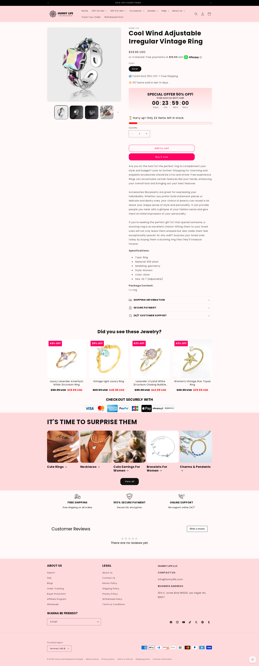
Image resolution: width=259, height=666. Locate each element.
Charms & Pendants (195, 467)
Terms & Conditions (113, 604)
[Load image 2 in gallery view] (76, 112)
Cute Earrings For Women (126, 468)
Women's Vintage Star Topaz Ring (192, 383)
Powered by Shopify (74, 659)
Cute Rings (55, 467)
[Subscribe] (97, 621)
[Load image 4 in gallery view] (107, 112)
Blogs (50, 583)
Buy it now (161, 156)
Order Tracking (55, 588)
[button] (99, 11)
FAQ (49, 577)
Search (51, 572)
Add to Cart (192, 390)
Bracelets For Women (157, 468)
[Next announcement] (211, 3)
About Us (107, 572)
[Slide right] (118, 112)
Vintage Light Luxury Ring (108, 381)
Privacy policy (107, 659)
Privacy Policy (110, 593)
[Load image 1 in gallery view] (61, 112)
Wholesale (53, 604)
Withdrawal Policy (112, 599)
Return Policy (109, 583)
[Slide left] (50, 112)
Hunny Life (60, 659)
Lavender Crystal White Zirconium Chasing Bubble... (150, 383)
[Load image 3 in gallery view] (91, 112)
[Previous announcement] (48, 3)
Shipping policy (143, 659)
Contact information (162, 659)
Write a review (197, 529)
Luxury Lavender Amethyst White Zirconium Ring (66, 383)
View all (129, 481)
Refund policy (92, 659)
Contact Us (108, 577)
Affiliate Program (56, 599)
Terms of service (125, 659)
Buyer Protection (56, 593)
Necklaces (88, 467)
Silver (135, 68)
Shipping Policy (110, 588)
